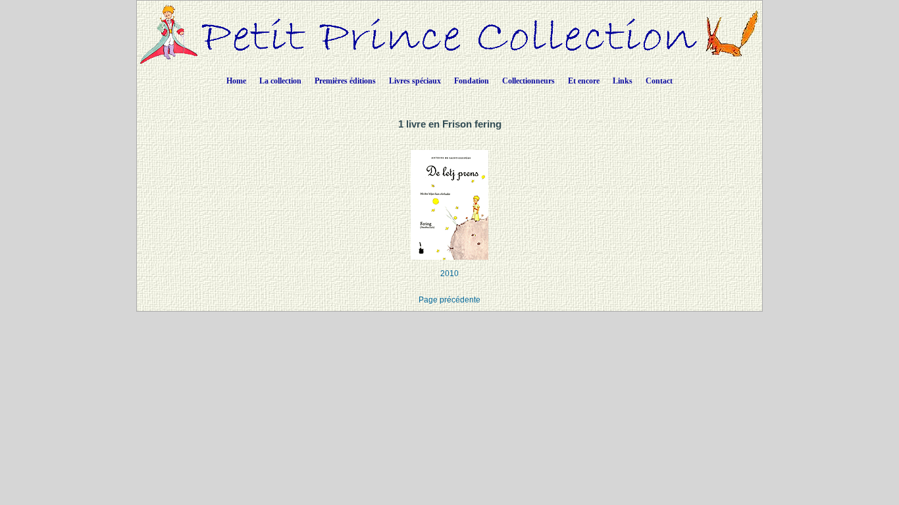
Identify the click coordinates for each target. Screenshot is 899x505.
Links (622, 80)
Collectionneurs (528, 80)
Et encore (584, 80)
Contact (659, 80)
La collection (280, 80)
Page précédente (449, 299)
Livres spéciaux (415, 80)
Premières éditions (345, 80)
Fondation (471, 80)
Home (236, 80)
